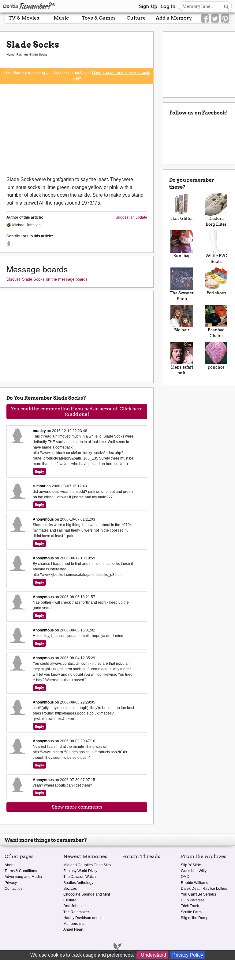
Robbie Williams (194, 883)
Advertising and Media (23, 877)
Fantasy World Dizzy (80, 871)
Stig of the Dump (194, 918)
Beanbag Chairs (216, 333)
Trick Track (190, 906)
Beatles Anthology (78, 883)
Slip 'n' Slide (191, 865)
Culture (136, 18)
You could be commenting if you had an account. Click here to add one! (77, 411)
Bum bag (182, 255)
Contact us (13, 888)
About (9, 865)
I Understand (152, 955)
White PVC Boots (216, 258)
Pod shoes (216, 293)
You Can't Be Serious (198, 894)
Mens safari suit (181, 370)
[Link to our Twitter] (215, 19)
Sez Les (70, 888)
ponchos (216, 367)
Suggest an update (131, 217)
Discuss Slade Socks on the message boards (47, 279)
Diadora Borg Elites (216, 221)
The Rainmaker (76, 912)
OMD (185, 877)
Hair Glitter (181, 218)
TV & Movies (24, 18)
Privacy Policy (187, 955)
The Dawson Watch (79, 877)
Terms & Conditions (21, 871)
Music (61, 18)
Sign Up (148, 6)
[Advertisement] (76, 130)
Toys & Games (99, 18)
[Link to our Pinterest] (225, 19)
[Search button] (226, 6)
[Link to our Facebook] (205, 19)
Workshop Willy (194, 871)
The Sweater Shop (182, 296)
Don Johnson (74, 906)
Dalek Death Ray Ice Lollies (204, 888)
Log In (168, 6)
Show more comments (77, 807)
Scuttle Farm (191, 912)
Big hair (181, 330)
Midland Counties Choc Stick (87, 865)
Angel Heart (73, 929)
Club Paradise (193, 900)
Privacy (11, 883)
